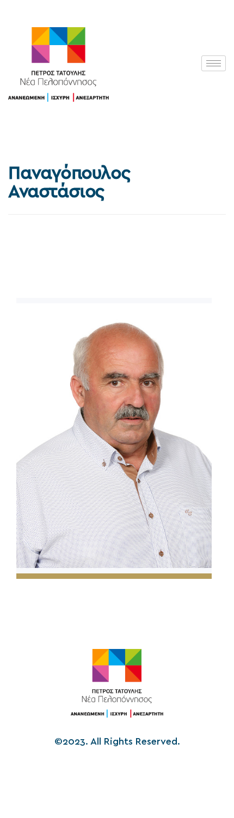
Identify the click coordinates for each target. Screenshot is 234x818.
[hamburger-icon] (213, 63)
